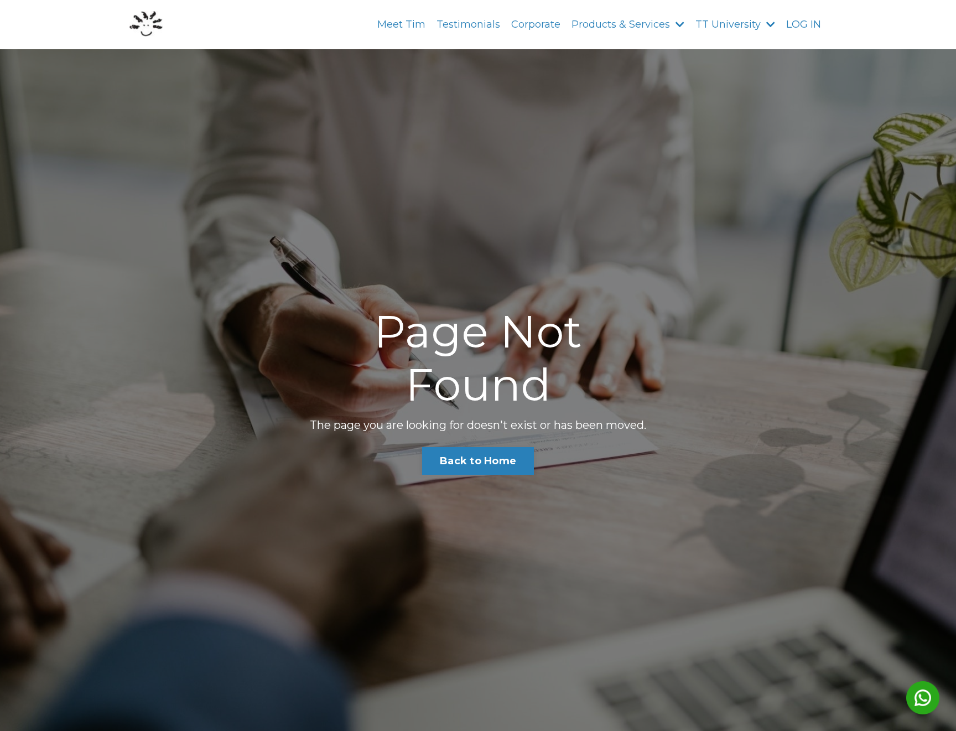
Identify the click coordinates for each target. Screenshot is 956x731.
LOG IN (803, 24)
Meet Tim (401, 24)
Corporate (535, 24)
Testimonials (468, 24)
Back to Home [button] (478, 461)
